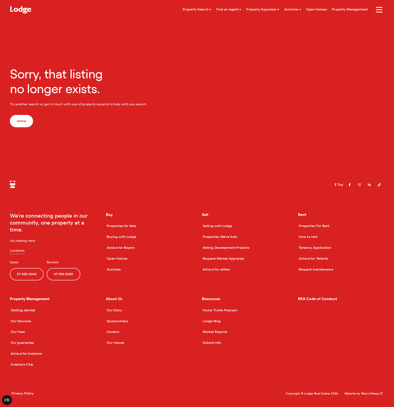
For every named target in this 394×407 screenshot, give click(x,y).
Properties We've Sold (219, 236)
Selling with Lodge (217, 226)
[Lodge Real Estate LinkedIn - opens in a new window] (369, 185)
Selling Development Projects (225, 247)
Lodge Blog (211, 321)
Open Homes (116, 258)
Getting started (22, 310)
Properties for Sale (121, 226)
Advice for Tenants (313, 258)
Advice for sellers (216, 269)
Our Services (20, 321)
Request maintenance (315, 269)
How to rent (308, 236)
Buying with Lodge (121, 236)
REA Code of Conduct (317, 299)
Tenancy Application (314, 247)
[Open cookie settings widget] (7, 400)
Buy (109, 215)
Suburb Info (211, 342)
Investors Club (21, 364)
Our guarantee (22, 342)
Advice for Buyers (120, 247)
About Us (114, 299)
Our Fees (17, 332)
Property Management (29, 299)
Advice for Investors (26, 353)
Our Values (115, 342)
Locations (17, 250)
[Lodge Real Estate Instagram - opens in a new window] (359, 185)
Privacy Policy (22, 393)
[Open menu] (379, 10)
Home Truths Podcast (219, 310)
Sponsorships (117, 321)
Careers (112, 332)
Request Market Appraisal (223, 258)
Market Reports (214, 332)
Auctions (113, 269)
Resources (211, 299)
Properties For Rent (313, 226)
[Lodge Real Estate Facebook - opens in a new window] (350, 185)
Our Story (114, 310)
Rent (302, 215)
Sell (205, 215)
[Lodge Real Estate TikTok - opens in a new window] (379, 185)
